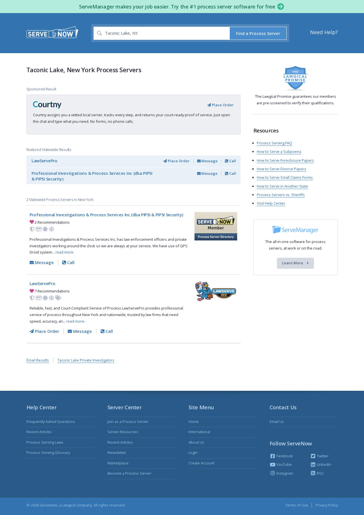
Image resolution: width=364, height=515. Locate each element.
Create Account (201, 463)
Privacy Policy (327, 505)
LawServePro (44, 160)
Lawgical (69, 505)
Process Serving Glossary (48, 452)
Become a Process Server (129, 473)
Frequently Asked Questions (50, 421)
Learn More (293, 263)
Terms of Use (296, 505)
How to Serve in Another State (282, 186)
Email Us (277, 421)
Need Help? (324, 32)
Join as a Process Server (127, 421)
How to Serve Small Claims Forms (285, 177)
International (199, 431)
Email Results (37, 360)
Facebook (284, 455)
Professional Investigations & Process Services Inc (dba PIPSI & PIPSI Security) (92, 176)
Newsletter (116, 452)
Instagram (284, 473)
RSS (320, 473)
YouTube (284, 464)
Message (209, 160)
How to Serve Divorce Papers (281, 168)
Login (193, 452)
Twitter (322, 455)
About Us (196, 442)
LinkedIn (323, 464)
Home (194, 421)
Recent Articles (39, 431)
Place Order (222, 104)
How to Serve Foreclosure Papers (285, 160)
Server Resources (122, 431)
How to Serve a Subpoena (279, 151)
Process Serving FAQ (274, 143)
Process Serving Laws (44, 442)
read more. (64, 252)
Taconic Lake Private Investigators (85, 360)
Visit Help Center (271, 203)
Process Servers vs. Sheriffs (281, 194)
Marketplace (118, 463)
